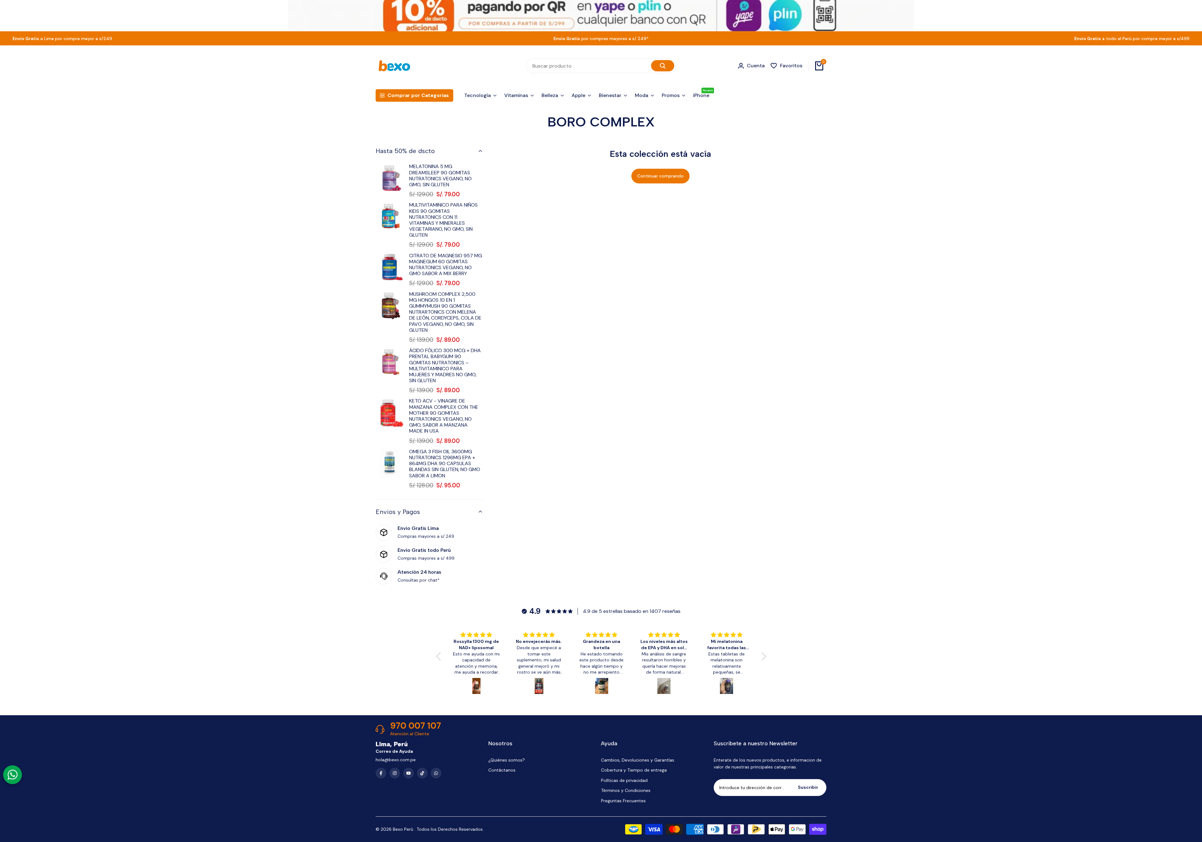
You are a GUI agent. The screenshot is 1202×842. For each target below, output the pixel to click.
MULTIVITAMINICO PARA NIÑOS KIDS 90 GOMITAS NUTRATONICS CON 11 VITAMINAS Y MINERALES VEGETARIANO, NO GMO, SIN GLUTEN (443, 220)
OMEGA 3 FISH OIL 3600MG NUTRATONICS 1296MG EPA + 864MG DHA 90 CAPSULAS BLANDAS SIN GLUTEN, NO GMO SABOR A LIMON (444, 464)
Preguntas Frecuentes (623, 800)
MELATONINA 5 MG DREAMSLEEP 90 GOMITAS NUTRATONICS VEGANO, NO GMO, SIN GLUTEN (440, 175)
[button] (439, 656)
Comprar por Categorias (418, 95)
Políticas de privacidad (624, 780)
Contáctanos (502, 770)
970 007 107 (415, 725)
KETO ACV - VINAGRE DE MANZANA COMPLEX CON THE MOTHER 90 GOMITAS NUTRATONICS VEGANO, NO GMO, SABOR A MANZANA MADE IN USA (443, 416)
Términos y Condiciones (625, 790)
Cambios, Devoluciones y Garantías (637, 760)
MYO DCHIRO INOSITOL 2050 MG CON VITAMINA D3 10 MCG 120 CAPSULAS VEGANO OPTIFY (1146, 791)
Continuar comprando (660, 176)
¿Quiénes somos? (506, 760)
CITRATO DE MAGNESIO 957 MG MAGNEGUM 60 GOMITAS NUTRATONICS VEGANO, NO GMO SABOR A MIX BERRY (445, 265)
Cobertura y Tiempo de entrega (634, 770)
